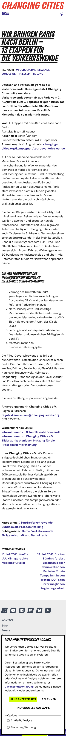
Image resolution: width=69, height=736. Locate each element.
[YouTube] (13, 610)
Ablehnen (49, 699)
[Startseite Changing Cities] (33, 5)
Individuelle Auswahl (33, 708)
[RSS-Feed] (48, 610)
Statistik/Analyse (21, 720)
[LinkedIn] (22, 610)
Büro (5, 625)
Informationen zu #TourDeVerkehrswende (31, 432)
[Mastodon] (30, 610)
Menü (5, 14)
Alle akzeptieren (23, 699)
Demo (26, 531)
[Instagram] (4, 610)
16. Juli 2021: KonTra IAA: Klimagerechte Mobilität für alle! (15, 558)
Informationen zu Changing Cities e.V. (28, 436)
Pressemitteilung (31, 73)
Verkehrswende (42, 531)
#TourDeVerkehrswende (33, 69)
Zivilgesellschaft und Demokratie (24, 535)
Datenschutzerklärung (19, 686)
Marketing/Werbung (23, 727)
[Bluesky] (39, 610)
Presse (6, 630)
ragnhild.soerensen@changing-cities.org (30, 415)
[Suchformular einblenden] (62, 14)
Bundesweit (10, 73)
